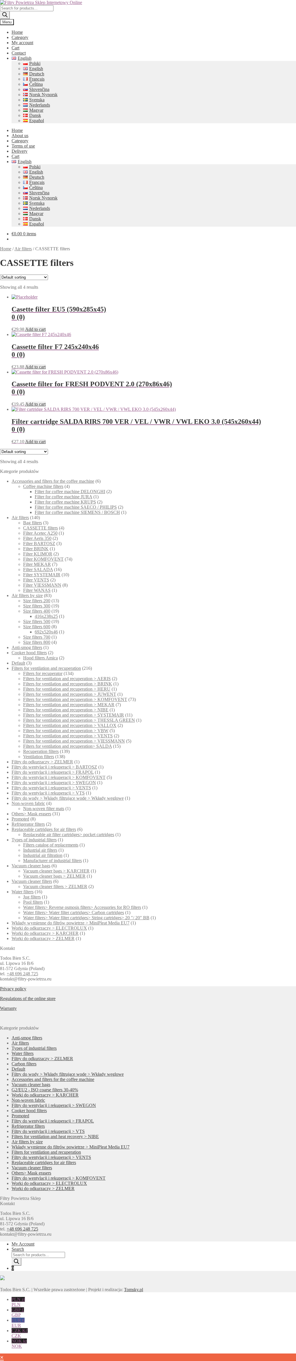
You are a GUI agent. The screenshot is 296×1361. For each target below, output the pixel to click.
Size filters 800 (36, 642)
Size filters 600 (36, 626)
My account (22, 42)
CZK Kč (20, 1333)
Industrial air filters (40, 850)
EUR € (18, 1323)
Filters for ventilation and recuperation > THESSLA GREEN (79, 720)
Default (18, 663)
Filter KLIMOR (37, 553)
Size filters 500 (36, 621)
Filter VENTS (36, 579)
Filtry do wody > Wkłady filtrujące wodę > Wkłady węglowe (68, 798)
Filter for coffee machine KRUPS (65, 501)
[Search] (5, 15)
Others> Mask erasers (31, 813)
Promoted (20, 818)
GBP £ (18, 1312)
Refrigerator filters (28, 824)
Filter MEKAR (37, 564)
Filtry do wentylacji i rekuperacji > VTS (48, 793)
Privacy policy (13, 988)
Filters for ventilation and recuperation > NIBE (65, 709)
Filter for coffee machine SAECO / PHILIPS (76, 507)
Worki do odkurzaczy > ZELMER (43, 938)
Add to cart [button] (35, 329)
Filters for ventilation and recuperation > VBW (65, 730)
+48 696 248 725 (22, 973)
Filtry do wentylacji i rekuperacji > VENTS (51, 787)
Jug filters (32, 896)
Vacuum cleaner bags (31, 865)
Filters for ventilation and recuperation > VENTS (68, 735)
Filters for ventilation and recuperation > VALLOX (69, 725)
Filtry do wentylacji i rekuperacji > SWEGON (54, 782)
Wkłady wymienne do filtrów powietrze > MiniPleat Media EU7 (71, 922)
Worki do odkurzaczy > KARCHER (45, 933)
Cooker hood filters (29, 652)
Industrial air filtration (42, 855)
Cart (15, 47)
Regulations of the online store (28, 998)
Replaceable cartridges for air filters (44, 829)
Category (20, 37)
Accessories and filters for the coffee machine (53, 481)
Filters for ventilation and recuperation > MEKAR (68, 704)
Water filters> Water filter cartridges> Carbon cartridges (73, 912)
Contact (19, 53)
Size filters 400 (36, 611)
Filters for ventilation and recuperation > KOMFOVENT (75, 699)
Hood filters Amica (40, 657)
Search (18, 1249)
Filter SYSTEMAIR (41, 574)
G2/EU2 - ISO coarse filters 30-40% (45, 1089)
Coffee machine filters (43, 486)
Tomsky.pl (133, 1289)
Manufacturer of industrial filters (52, 860)
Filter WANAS (37, 590)
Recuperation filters (41, 751)
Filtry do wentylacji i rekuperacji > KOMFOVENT (59, 777)
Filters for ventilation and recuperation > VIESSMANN (74, 741)
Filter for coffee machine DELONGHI (70, 491)
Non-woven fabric (28, 803)
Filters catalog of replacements (50, 844)
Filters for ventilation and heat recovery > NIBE (55, 1136)
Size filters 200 (36, 600)
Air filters (23, 248)
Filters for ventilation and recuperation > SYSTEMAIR (73, 715)
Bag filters (32, 522)
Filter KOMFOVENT (43, 559)
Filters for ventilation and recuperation (46, 668)
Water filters (23, 891)
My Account (23, 1243)
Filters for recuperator (42, 673)
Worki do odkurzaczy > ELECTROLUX (49, 928)
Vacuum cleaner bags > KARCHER (56, 870)
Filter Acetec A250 (40, 533)
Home (17, 32)
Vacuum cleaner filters (32, 881)
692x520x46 (46, 631)
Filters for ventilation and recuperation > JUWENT (69, 694)
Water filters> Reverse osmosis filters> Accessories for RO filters (82, 907)
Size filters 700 (36, 637)
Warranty (8, 1008)
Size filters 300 (36, 605)
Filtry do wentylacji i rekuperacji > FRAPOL (53, 772)
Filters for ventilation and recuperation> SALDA (67, 746)
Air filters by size (27, 595)
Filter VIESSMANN (42, 585)
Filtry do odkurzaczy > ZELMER (42, 761)
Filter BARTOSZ (39, 543)
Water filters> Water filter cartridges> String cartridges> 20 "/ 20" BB (86, 917)
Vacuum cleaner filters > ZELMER (55, 886)
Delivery (19, 151)
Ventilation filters (38, 756)
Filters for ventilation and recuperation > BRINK (67, 683)
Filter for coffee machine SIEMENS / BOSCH (77, 512)
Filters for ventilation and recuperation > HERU (66, 689)
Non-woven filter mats (43, 808)
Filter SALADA (38, 569)
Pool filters (33, 902)
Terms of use (23, 145)
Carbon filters (24, 1063)
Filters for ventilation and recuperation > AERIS (67, 678)
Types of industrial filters (34, 839)
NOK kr (19, 1343)
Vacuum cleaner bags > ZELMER (54, 876)
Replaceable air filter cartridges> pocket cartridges (68, 834)
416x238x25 (46, 616)
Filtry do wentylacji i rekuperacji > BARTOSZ (54, 767)
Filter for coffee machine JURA (63, 496)
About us (20, 135)
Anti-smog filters (27, 647)
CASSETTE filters (40, 527)
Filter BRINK (36, 548)
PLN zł (18, 1302)
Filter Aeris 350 (37, 538)
